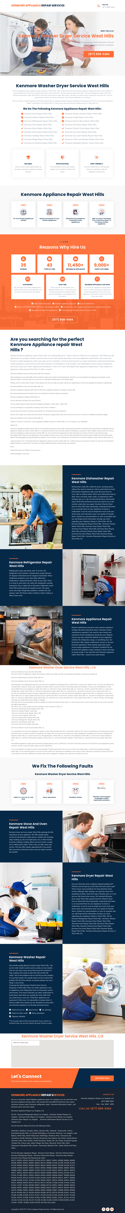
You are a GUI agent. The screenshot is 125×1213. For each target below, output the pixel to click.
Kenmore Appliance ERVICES (38, 1095)
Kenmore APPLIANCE (38, 5)
